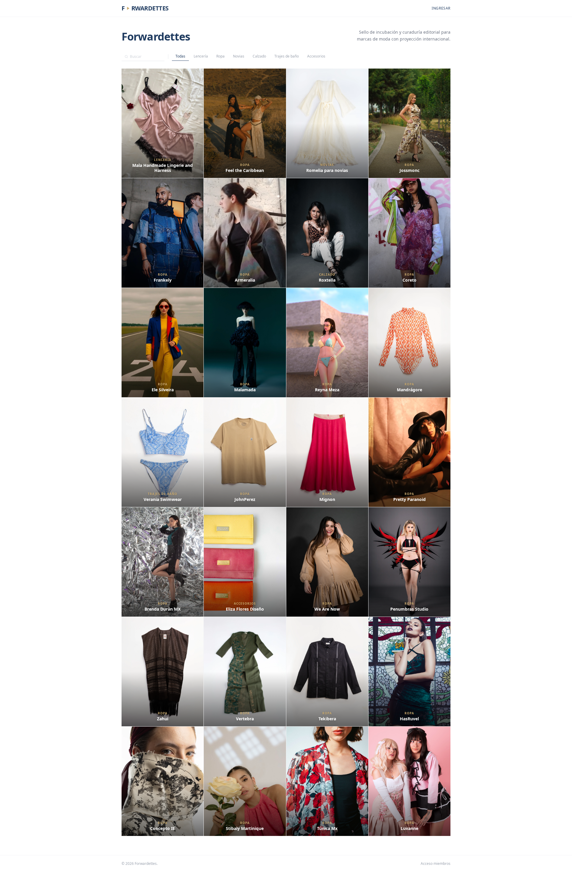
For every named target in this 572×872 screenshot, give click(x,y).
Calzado (259, 56)
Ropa (220, 56)
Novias (238, 56)
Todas (180, 56)
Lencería (201, 56)
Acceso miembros (435, 863)
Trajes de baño (286, 56)
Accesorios (316, 56)
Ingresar (441, 8)
